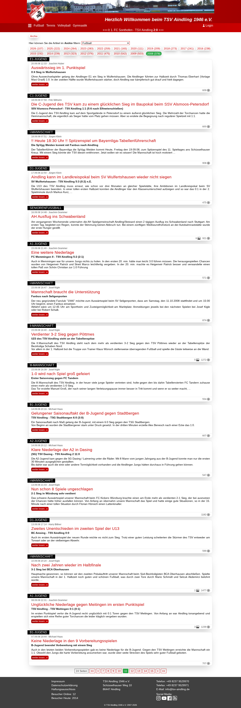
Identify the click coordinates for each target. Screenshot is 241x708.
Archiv (33, 36)
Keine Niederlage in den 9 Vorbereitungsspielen (74, 641)
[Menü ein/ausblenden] (30, 25)
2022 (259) (103, 48)
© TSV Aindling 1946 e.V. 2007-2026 (120, 705)
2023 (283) (87, 48)
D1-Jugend (38, 168)
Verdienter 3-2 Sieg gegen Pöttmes (62, 334)
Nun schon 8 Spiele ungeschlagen (62, 489)
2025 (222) (53, 48)
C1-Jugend (38, 95)
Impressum (58, 681)
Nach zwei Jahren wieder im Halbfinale (66, 565)
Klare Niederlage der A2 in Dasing (61, 449)
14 (145, 670)
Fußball (39, 25)
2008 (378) (153, 53)
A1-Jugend (38, 243)
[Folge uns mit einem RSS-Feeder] (175, 698)
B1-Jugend (38, 404)
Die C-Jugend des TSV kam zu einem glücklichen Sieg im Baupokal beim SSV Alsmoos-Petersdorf (120, 104)
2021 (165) (120, 48)
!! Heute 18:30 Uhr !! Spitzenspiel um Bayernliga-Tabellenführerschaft (93, 140)
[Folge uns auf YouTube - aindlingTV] (164, 698)
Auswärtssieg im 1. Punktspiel (58, 67)
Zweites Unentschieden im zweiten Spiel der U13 (75, 528)
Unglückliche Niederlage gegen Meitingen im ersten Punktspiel (87, 604)
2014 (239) (53, 53)
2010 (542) (120, 53)
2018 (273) (170, 48)
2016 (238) (203, 48)
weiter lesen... (40, 84)
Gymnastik (80, 25)
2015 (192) (36, 53)
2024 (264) (70, 48)
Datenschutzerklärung (64, 685)
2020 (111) (137, 48)
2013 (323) (70, 53)
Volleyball (64, 25)
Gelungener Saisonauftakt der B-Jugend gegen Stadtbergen (85, 413)
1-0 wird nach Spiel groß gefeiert (60, 373)
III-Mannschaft (42, 365)
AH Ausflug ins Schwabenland (58, 216)
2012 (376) (87, 53)
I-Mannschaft (41, 132)
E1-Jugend (38, 59)
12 (132, 670)
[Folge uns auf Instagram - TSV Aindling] (158, 698)
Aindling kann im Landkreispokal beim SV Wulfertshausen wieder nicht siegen (101, 177)
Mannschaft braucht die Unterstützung (65, 292)
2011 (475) (103, 53)
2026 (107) (36, 48)
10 (119, 670)
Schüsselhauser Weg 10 (117, 685)
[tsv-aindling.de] (36, 11)
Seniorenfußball (46, 208)
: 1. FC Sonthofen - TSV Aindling (123, 30)
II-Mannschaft (42, 325)
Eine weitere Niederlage (52, 252)
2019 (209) (153, 48)
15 (151, 670)
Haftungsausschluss (63, 689)
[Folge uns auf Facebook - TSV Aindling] (169, 698)
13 (138, 670)
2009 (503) (137, 53)
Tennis (50, 25)
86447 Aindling (111, 689)
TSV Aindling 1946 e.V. (116, 681)
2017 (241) (187, 48)
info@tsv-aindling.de (177, 689)
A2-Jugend (38, 441)
